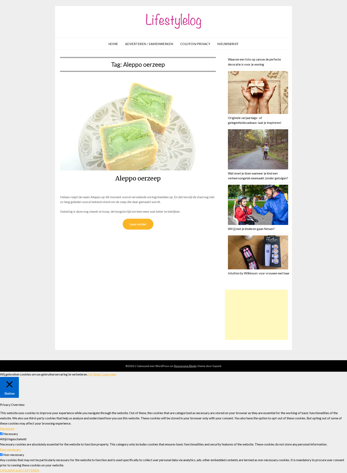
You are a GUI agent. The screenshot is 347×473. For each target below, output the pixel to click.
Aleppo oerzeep (138, 178)
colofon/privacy (195, 44)
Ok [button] (90, 374)
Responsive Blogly (185, 366)
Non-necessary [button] (10, 449)
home (113, 44)
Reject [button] (97, 374)
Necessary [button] (7, 428)
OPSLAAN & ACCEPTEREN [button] (19, 470)
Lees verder (138, 224)
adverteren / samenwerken (149, 44)
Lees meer (109, 374)
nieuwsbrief (228, 44)
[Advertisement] (256, 315)
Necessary (10, 434)
